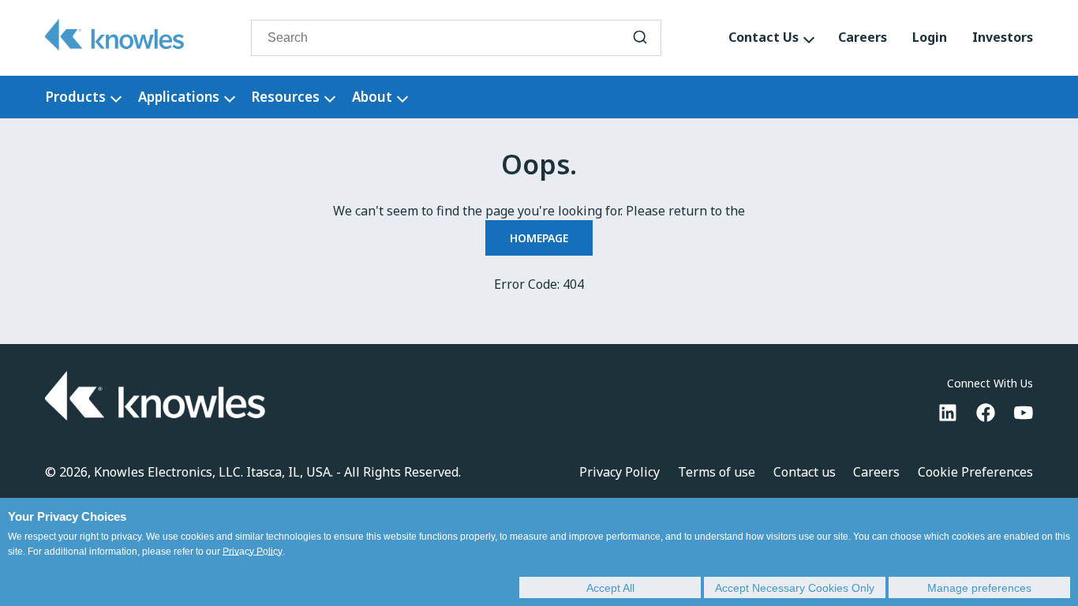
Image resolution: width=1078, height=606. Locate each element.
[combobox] (456, 38)
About (372, 97)
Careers (862, 37)
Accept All (610, 588)
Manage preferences (979, 588)
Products (75, 97)
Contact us (804, 472)
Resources (285, 97)
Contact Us (763, 37)
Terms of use (716, 472)
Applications (178, 97)
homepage (539, 237)
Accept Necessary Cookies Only (794, 588)
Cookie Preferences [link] (975, 472)
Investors (1002, 37)
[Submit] (640, 38)
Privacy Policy (253, 551)
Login (929, 37)
